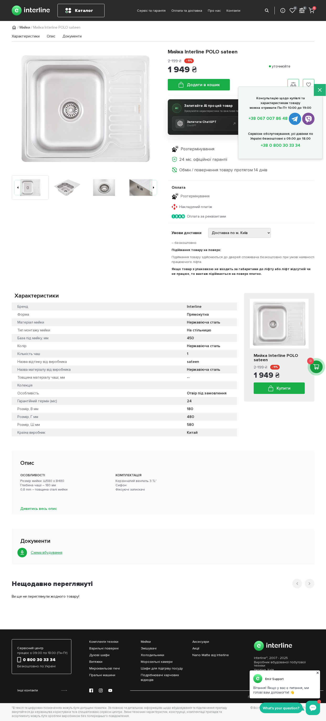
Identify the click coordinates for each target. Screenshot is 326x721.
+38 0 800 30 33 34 (280, 145)
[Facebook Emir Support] (91, 690)
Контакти (233, 11)
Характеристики (26, 36)
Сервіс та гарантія (151, 11)
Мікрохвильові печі (104, 668)
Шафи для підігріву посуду (162, 668)
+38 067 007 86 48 (268, 118)
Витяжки (95, 662)
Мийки (25, 27)
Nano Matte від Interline (210, 655)
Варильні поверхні (104, 648)
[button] (17, 187)
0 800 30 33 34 (39, 659)
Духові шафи (99, 655)
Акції (195, 648)
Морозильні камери (157, 662)
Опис (51, 36)
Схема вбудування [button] (46, 552)
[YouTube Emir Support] (110, 690)
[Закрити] (320, 90)
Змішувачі (149, 648)
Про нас (214, 11)
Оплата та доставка (186, 11)
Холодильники (152, 655)
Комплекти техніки (103, 642)
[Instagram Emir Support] (101, 690)
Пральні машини (102, 675)
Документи (72, 36)
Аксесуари (200, 642)
